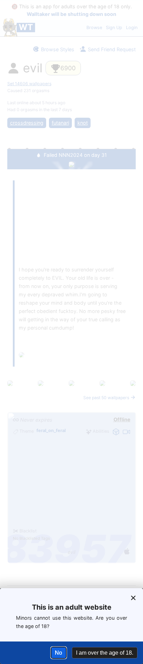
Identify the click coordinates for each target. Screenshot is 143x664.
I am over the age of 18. (104, 653)
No (58, 653)
